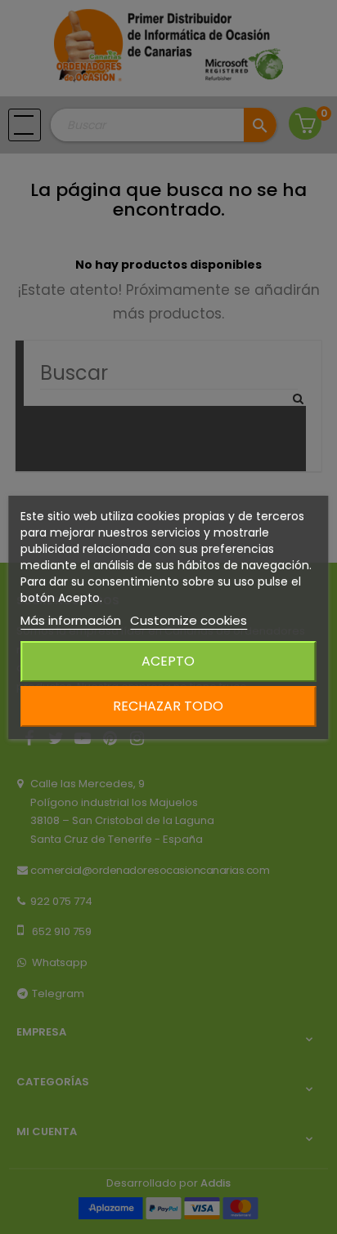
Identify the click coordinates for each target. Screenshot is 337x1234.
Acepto (168, 661)
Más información (70, 620)
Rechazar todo (168, 706)
